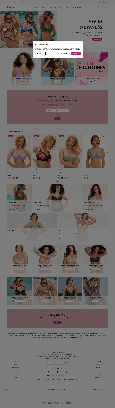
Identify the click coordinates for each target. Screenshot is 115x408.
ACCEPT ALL (76, 53)
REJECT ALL (64, 53)
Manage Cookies (40, 53)
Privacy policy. (78, 49)
